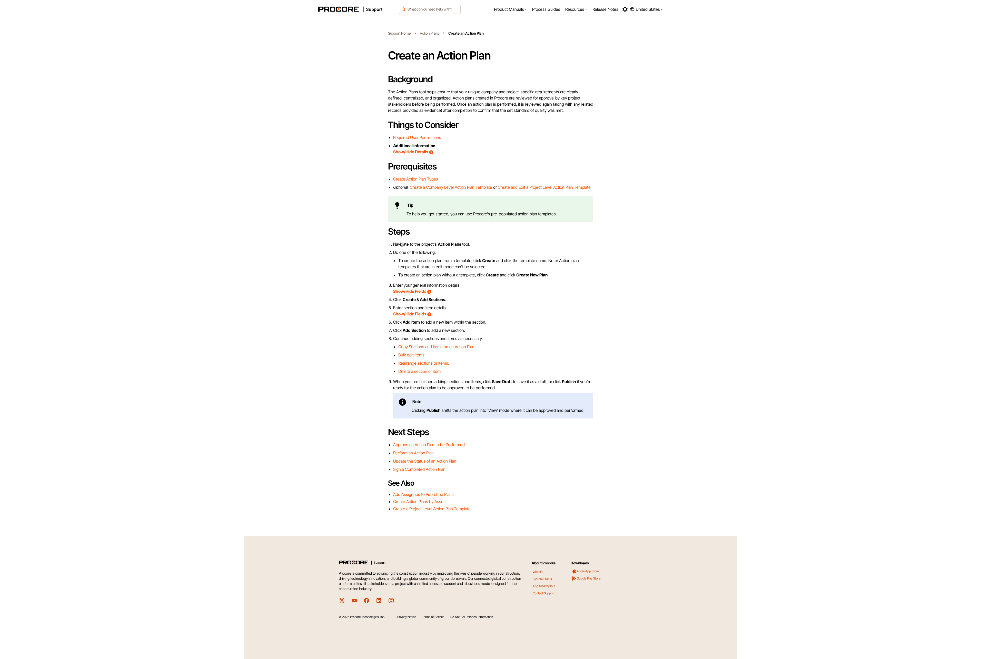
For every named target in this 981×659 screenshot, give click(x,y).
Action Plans (429, 33)
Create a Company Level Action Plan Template (451, 187)
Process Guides (546, 9)
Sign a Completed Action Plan (419, 469)
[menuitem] (510, 9)
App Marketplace (544, 586)
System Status (542, 579)
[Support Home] (357, 9)
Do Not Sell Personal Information (471, 617)
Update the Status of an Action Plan (424, 461)
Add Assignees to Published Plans (423, 494)
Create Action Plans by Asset (419, 501)
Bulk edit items (411, 354)
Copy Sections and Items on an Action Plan (436, 346)
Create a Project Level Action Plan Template (432, 508)
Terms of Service (433, 617)
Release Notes (605, 9)
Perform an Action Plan (413, 452)
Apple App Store (588, 571)
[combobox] (430, 9)
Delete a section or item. (420, 371)
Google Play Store (588, 578)
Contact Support (544, 593)
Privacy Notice (406, 617)
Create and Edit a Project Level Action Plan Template (544, 187)
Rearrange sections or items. (423, 363)
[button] (510, 9)
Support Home (399, 33)
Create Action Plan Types (415, 179)
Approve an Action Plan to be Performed (429, 444)
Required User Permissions (417, 137)
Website (538, 572)
